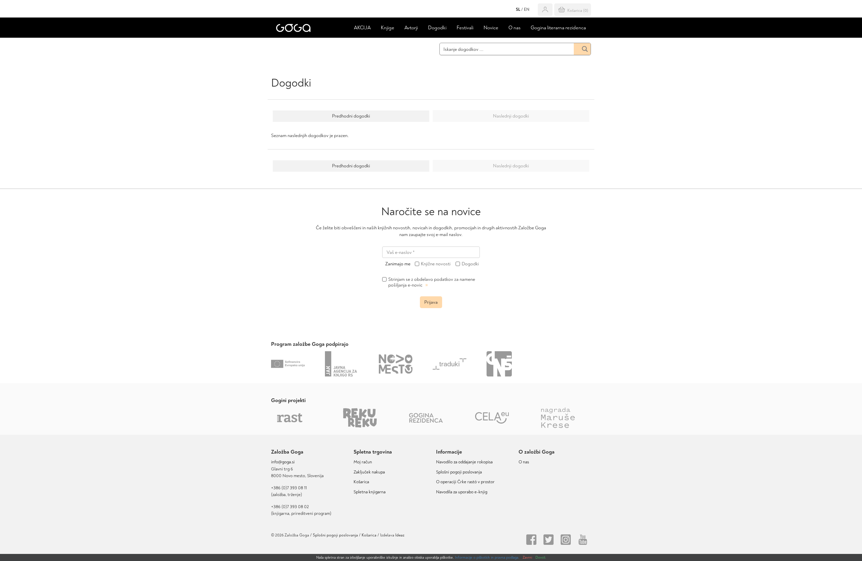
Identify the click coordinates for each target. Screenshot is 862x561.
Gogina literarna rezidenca (558, 28)
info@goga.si (283, 462)
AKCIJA (362, 28)
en (526, 9)
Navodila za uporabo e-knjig (461, 492)
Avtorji (411, 28)
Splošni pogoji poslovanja (459, 472)
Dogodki (437, 28)
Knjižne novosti (436, 264)
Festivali (465, 28)
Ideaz (399, 535)
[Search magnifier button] (582, 49)
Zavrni (527, 557)
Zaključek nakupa (369, 472)
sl (518, 9)
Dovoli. (540, 557)
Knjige (387, 28)
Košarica (361, 482)
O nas (514, 28)
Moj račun (363, 462)
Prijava (431, 302)
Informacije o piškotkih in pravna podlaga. (487, 557)
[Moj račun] (545, 9)
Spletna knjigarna (370, 492)
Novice (491, 28)
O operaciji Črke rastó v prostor (465, 482)
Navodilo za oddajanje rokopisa (465, 462)
